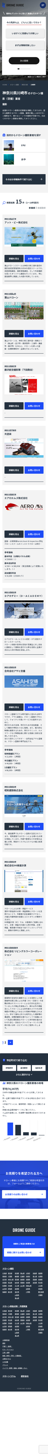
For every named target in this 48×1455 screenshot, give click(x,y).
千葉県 (10, 1276)
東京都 (10, 1273)
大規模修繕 (5, 1340)
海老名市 (38, 1068)
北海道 (4, 1273)
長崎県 (40, 1279)
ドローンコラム (9, 1376)
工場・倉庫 (5, 1352)
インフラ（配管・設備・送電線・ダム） (15, 1368)
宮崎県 (40, 1289)
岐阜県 (17, 1283)
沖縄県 (40, 1295)
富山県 (17, 1298)
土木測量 (5, 1362)
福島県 (4, 1292)
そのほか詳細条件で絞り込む (19, 179)
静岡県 (17, 1276)
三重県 (28, 1292)
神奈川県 (25, 85)
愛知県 (17, 1279)
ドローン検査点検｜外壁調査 (14, 1306)
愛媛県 (35, 1279)
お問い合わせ (34, 258)
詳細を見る (14, 258)
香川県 (35, 1276)
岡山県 (22, 1273)
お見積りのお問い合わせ (16, 1194)
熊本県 (40, 1283)
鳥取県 (22, 1283)
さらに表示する (23, 1074)
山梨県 (17, 1295)
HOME (4, 85)
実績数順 (41, 207)
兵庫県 (28, 1279)
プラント (5, 1365)
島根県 (22, 1279)
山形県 (4, 1289)
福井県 (17, 1292)
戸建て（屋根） (7, 1346)
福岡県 (40, 1273)
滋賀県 (28, 1289)
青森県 (4, 1276)
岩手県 (4, 1279)
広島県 (22, 1276)
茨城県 (10, 1286)
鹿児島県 (41, 1292)
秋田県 (4, 1286)
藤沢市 (13, 366)
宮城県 (4, 1283)
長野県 (17, 1289)
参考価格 (8, 552)
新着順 (32, 207)
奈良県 (28, 1283)
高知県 (35, 1283)
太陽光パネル (6, 1359)
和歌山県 (28, 1286)
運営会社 (25, 1376)
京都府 (28, 1276)
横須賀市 (14, 947)
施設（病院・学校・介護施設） (12, 1356)
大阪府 (28, 1273)
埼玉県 (10, 1283)
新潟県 (17, 1273)
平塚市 (13, 430)
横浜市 (13, 592)
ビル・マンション (8, 1349)
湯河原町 (24, 1068)
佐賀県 (40, 1276)
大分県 (40, 1286)
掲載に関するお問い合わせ (19, 1252)
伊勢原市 (9, 1068)
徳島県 (35, 1273)
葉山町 (13, 294)
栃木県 (10, 1292)
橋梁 (3, 1343)
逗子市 (13, 219)
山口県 (22, 1286)
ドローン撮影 (14, 85)
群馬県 (10, 1289)
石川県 (17, 1286)
